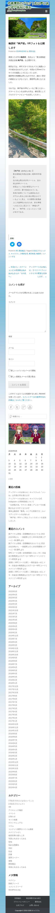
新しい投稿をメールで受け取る (23, 377)
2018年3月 (13, 677)
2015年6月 (13, 781)
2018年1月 (13, 683)
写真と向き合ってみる (17, 839)
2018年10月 (13, 655)
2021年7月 (13, 614)
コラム (11, 826)
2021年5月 (13, 617)
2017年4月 (13, 712)
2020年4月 (13, 629)
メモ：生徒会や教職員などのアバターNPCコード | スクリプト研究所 (27, 556)
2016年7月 (13, 740)
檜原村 (38, 253)
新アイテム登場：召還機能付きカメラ (23, 534)
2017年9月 (13, 696)
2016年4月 (13, 750)
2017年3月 (13, 715)
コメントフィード (16, 887)
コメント (12, 302)
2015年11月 (13, 765)
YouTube (29, 407)
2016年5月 (13, 746)
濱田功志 (32, 51)
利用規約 (18, 898)
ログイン (12, 880)
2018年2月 (13, 680)
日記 (10, 848)
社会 (10, 851)
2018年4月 (13, 674)
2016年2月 (13, 756)
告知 (10, 842)
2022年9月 (13, 591)
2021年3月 (13, 620)
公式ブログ (20, 905)
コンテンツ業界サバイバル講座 (21, 829)
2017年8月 (13, 699)
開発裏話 (22, 251)
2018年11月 (13, 651)
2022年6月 (13, 595)
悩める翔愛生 (14, 845)
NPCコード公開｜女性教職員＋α (21, 553)
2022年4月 (13, 601)
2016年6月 (13, 743)
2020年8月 (13, 623)
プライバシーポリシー (22, 902)
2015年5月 (13, 784)
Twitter (17, 407)
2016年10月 (13, 731)
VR (17, 251)
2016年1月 (13, 759)
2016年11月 (13, 727)
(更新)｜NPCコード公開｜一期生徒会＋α (25, 562)
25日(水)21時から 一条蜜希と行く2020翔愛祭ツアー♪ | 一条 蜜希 (27, 546)
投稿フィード (14, 884)
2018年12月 (13, 648)
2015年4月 (13, 787)
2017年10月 (13, 693)
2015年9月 (13, 772)
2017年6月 (13, 705)
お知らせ (12, 816)
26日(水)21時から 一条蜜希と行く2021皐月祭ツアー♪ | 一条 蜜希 (27, 537)
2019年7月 (13, 639)
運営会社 (38, 902)
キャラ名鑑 (13, 820)
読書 (10, 854)
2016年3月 (13, 753)
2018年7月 (13, 664)
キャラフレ (15, 253)
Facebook (11, 407)
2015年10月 (13, 768)
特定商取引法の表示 (33, 898)
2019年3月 (13, 645)
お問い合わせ (34, 905)
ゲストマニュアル (16, 823)
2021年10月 (13, 610)
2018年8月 (13, 661)
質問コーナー (14, 858)
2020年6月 (13, 626)
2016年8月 (13, 737)
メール (11, 348)
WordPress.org (14, 890)
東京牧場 (32, 253)
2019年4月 (13, 642)
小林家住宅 (24, 253)
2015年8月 (13, 775)
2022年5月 (13, 598)
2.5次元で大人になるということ (21, 801)
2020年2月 (13, 633)
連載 (10, 861)
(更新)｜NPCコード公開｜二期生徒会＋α (25, 572)
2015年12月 (13, 762)
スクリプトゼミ (15, 832)
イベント (12, 813)
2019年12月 (13, 636)
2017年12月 (13, 686)
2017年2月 (13, 718)
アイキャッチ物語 (16, 810)
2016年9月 (13, 734)
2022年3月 (13, 604)
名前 (10, 336)
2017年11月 (13, 689)
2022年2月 (13, 607)
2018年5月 (13, 670)
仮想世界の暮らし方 (16, 836)
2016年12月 (13, 724)
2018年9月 (13, 658)
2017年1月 (13, 721)
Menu (9, 11)
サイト (11, 359)
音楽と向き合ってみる (17, 867)
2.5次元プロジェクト (17, 804)
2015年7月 (13, 778)
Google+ (23, 407)
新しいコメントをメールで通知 (23, 371)
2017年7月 (13, 702)
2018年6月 (13, 667)
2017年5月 (13, 708)
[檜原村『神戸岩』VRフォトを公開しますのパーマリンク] (28, 28)
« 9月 (11, 479)
